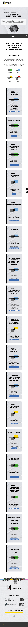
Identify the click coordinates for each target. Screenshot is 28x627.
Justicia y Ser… (14, 539)
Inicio (4, 9)
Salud (14, 193)
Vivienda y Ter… (14, 508)
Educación (14, 423)
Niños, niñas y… (14, 339)
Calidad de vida (14, 477)
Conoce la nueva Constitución (11, 11)
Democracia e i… (14, 220)
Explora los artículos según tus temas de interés (13, 36)
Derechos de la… (14, 396)
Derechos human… (14, 111)
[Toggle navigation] (24, 2)
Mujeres (14, 448)
